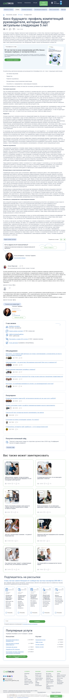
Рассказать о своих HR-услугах (18, 339)
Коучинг (38, 636)
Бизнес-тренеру (49, 679)
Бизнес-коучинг (40, 647)
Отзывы (26, 678)
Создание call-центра (11, 647)
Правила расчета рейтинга (50, 686)
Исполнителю (28, 2)
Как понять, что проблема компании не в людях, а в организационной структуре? (30, 383)
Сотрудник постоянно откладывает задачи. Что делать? (22, 419)
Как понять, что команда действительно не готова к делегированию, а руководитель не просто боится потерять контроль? (34, 354)
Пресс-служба (27, 679)
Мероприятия (64, 9)
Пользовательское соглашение (42, 693)
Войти (55, 2)
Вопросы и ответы (8, 9)
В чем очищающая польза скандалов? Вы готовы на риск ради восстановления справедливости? (34, 376)
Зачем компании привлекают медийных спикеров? (20, 369)
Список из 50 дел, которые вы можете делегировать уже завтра (25, 412)
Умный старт (49, 675)
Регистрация (56, 3)
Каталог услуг (38, 675)
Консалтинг (10, 636)
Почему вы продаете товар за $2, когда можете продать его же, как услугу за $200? (31, 398)
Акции (25, 676)
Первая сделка (49, 676)
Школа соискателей (54, 9)
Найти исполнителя (43, 3)
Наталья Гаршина (17, 306)
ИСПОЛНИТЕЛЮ (49, 671)
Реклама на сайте (28, 681)
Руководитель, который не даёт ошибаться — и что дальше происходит (27, 426)
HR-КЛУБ (59, 671)
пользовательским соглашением (22, 697)
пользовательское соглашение (30, 624)
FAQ (36, 681)
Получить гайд (10, 447)
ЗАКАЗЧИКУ (38, 671)
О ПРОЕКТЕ (27, 671)
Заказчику (20, 2)
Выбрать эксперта (14, 326)
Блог (25, 675)
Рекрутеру (48, 678)
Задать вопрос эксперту (16, 331)
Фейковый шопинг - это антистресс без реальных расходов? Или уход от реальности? (31, 362)
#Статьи (20, 14)
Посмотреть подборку (13, 60)
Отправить (37, 621)
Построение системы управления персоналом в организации (15, 652)
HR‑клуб (35, 2)
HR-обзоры (26, 673)
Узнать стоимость (49, 247)
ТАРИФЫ (37, 682)
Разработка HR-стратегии (13, 649)
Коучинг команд (40, 644)
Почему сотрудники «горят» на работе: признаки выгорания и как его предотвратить (30, 405)
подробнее (11, 697)
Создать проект (38, 679)
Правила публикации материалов (56, 693)
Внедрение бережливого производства (12, 640)
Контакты (26, 684)
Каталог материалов (59, 680)
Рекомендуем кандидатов (40, 9)
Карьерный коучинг (41, 639)
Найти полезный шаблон (16, 334)
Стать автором (13, 342)
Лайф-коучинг (39, 642)
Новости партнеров (28, 682)
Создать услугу (49, 682)
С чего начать (38, 676)
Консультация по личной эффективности (12, 644)
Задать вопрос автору (10, 239)
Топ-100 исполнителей (38, 685)
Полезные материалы (27, 9)
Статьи (17, 9)
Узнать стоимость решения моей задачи (16, 656)
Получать (9, 612)
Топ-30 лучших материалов (60, 683)
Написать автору (18, 317)
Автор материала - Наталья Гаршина (25, 255)
